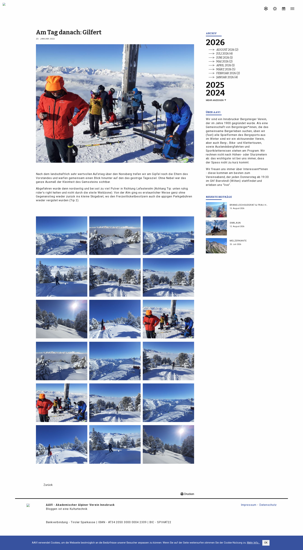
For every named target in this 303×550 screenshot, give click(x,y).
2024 (215, 93)
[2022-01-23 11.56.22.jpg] (115, 235)
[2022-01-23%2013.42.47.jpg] (168, 402)
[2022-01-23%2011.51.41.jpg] (168, 360)
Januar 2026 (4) (227, 77)
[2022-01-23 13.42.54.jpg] (168, 319)
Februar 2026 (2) (228, 73)
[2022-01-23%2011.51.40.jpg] (115, 402)
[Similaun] (216, 227)
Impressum (249, 505)
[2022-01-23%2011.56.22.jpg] (61, 360)
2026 (215, 42)
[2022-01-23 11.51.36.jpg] (61, 319)
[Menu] (292, 9)
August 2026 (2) (227, 49)
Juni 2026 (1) (224, 57)
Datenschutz (268, 505)
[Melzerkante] (216, 245)
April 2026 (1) (225, 65)
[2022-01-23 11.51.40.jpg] (168, 277)
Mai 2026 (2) (224, 61)
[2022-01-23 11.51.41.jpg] (115, 277)
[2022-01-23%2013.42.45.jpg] (115, 360)
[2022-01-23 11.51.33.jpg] (115, 319)
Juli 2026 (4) (224, 53)
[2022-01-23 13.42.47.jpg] (168, 235)
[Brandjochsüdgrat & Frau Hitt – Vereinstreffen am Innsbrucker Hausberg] (216, 209)
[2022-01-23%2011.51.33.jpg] (61, 444)
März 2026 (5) (225, 69)
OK (266, 542)
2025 (215, 85)
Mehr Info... (253, 542)
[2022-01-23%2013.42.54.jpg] (61, 402)
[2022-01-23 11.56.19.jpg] (61, 277)
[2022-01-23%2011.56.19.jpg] (115, 444)
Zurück (48, 485)
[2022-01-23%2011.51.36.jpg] (168, 444)
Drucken (188, 494)
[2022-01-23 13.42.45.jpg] (61, 235)
